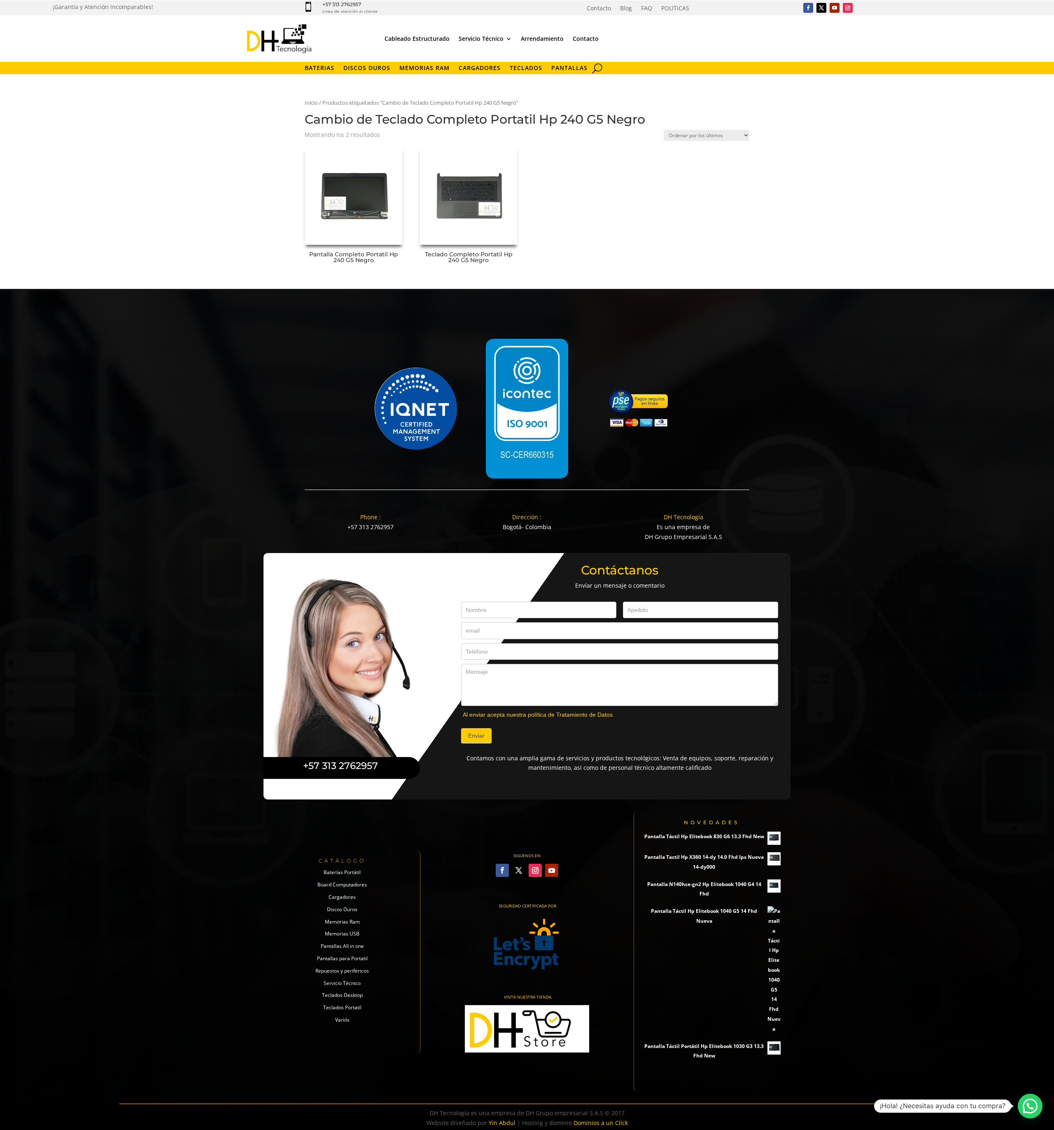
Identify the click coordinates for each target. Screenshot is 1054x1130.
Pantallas (569, 68)
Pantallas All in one (342, 945)
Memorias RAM (424, 68)
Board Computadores (342, 884)
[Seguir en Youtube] (834, 8)
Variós (342, 1019)
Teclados (526, 68)
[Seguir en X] (821, 8)
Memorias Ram (342, 921)
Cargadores (480, 68)
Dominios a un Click (601, 1123)
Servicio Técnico (481, 38)
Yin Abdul (502, 1123)
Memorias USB (342, 933)
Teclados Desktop (342, 995)
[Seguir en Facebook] (808, 8)
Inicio (311, 102)
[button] (1030, 1106)
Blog (626, 8)
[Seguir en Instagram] (848, 8)
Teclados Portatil (342, 1007)
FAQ (646, 8)
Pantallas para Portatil (342, 958)
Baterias (319, 68)
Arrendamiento (542, 38)
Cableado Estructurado (417, 38)
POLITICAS (675, 8)
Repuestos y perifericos (342, 970)
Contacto (599, 8)
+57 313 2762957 (341, 4)
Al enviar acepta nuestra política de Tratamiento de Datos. (538, 714)
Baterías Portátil (342, 872)
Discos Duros (366, 68)
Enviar (476, 735)
